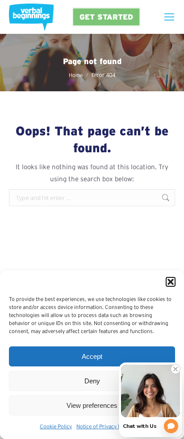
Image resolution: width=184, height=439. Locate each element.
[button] (170, 281)
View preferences (92, 405)
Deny (92, 381)
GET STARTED (106, 16)
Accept (92, 356)
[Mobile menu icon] (169, 17)
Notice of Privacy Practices (108, 426)
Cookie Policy (56, 426)
